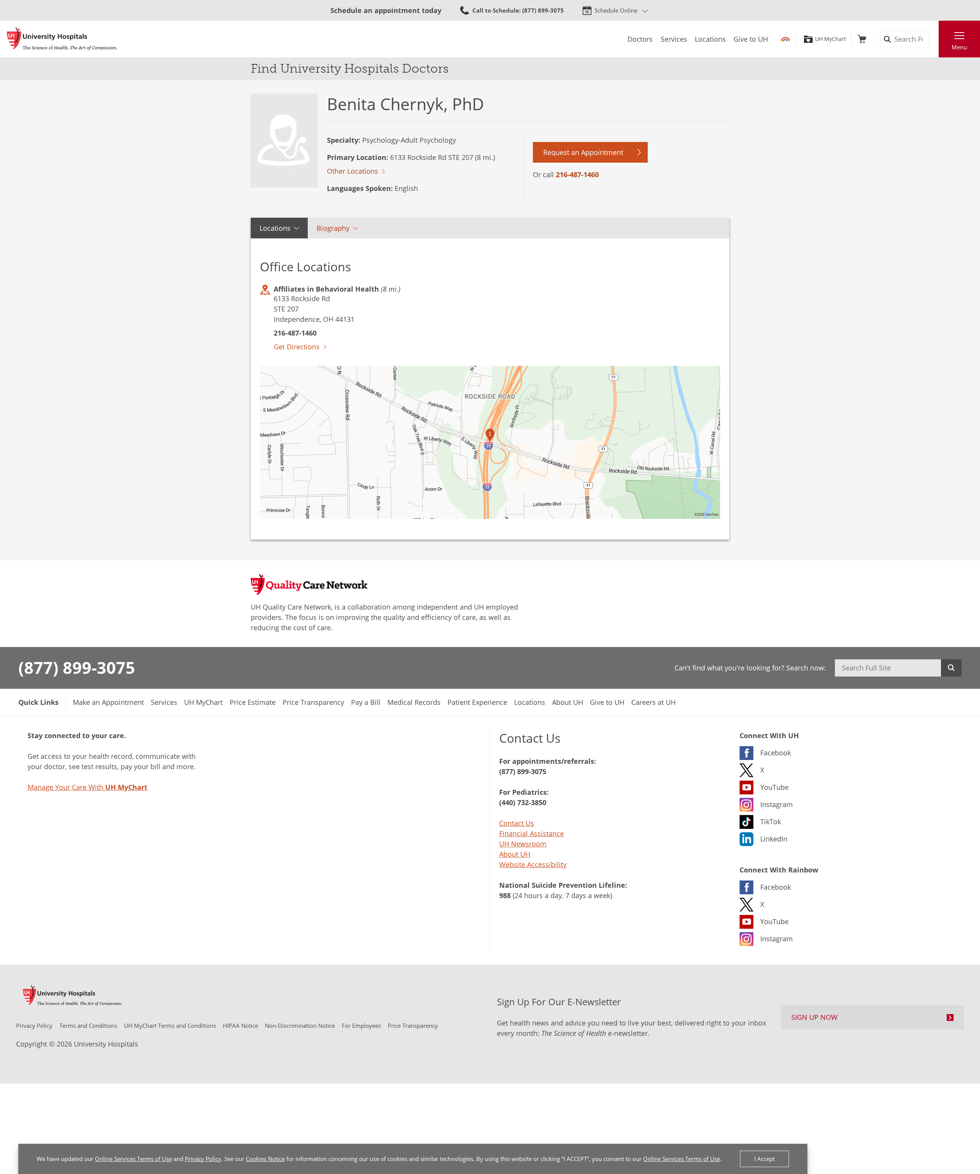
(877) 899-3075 (76, 667)
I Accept (764, 1159)
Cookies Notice (265, 1159)
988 (505, 895)
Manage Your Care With (87, 787)
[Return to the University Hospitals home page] (62, 39)
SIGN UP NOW (814, 1017)
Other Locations (352, 171)
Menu (959, 47)
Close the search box (934, 39)
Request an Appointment (583, 152)
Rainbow (785, 39)
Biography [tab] (333, 228)
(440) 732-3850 (522, 802)
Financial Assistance (531, 833)
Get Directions (297, 346)
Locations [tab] (275, 228)
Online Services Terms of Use (133, 1159)
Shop (862, 39)
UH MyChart (830, 39)
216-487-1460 (577, 174)
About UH (514, 854)
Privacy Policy (203, 1159)
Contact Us (516, 823)
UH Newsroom (523, 843)
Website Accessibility (533, 864)
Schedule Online (616, 10)
